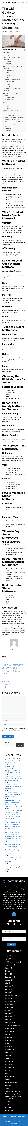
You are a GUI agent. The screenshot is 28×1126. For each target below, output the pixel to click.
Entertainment (10, 1001)
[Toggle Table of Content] (22, 50)
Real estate (9, 1064)
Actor (7, 956)
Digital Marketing (11, 995)
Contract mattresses (8, 457)
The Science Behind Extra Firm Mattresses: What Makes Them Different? (6, 667)
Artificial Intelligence (12, 962)
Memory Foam (10, 81)
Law (6, 1034)
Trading (8, 1101)
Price (8, 77)
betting (7, 968)
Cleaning (9, 113)
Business (8, 977)
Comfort (9, 61)
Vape (7, 1107)
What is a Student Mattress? (12, 54)
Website (8, 1110)
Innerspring (9, 83)
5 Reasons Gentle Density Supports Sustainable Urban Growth (13, 867)
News (7, 1052)
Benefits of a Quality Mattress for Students (13, 94)
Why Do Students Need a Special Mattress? (13, 58)
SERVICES (8, 1073)
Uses (8, 106)
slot (6, 1080)
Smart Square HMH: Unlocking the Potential (6, 683)
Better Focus (10, 99)
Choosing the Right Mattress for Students (13, 89)
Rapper (7, 1061)
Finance (8, 1007)
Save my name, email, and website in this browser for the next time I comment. (14, 730)
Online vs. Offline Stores (13, 119)
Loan (7, 1043)
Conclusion (8, 128)
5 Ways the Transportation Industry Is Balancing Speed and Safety (12, 786)
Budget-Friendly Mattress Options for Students (14, 122)
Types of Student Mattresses (12, 79)
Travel (7, 1104)
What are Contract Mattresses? (13, 103)
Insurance (8, 1031)
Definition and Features (12, 55)
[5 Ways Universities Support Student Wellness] (18, 660)
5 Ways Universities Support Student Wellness (18, 666)
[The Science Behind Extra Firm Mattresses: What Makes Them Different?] (7, 660)
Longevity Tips (10, 115)
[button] (18, 2)
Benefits (9, 108)
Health (7, 1019)
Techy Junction (8, 2)
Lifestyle (8, 1040)
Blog (6, 974)
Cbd (6, 983)
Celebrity (8, 986)
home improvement (12, 1025)
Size (8, 72)
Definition (9, 104)
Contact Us (13, 1116)
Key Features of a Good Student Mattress (13, 67)
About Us (5, 1116)
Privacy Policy (21, 1116)
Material (9, 74)
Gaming (8, 1013)
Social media (9, 1083)
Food (7, 1010)
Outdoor (8, 1058)
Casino (7, 980)
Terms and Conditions (16, 1119)
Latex (8, 86)
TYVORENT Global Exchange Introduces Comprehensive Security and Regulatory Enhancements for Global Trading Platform (13, 814)
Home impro (9, 1022)
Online (7, 1055)
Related (9, 130)
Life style (8, 1037)
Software (8, 1086)
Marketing (8, 1046)
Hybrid (8, 84)
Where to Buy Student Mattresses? (14, 117)
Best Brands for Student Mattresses (11, 125)
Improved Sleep (10, 97)
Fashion (8, 1004)
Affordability (10, 65)
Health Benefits (10, 101)
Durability (9, 63)
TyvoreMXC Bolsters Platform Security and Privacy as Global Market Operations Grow (13, 761)
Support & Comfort (11, 70)
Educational (9, 998)
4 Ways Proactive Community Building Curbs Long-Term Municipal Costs (13, 794)
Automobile (9, 965)
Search (6, 742)
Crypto (7, 989)
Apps (7, 959)
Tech (7, 1089)
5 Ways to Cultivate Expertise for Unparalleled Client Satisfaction (13, 859)
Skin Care (8, 1077)
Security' (8, 1067)
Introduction (7, 52)
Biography (8, 971)
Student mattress (17, 152)
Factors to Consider (11, 92)
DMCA (7, 1119)
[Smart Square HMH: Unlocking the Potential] (7, 678)
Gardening (9, 1016)
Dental (7, 992)
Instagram (8, 1028)
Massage (8, 1049)
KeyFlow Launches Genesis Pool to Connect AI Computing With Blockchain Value (13, 778)
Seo (6, 1070)
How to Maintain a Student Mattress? (11, 111)
